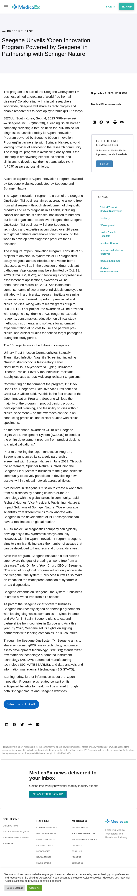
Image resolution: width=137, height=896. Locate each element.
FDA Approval (107, 225)
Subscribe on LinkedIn (21, 704)
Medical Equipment (110, 260)
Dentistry (105, 218)
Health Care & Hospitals (108, 234)
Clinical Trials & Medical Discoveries (111, 209)
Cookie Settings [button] (15, 888)
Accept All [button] (34, 888)
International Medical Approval (111, 252)
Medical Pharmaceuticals (106, 104)
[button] (6, 7)
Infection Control (109, 243)
